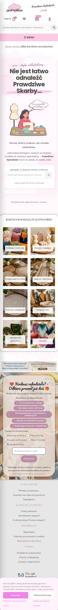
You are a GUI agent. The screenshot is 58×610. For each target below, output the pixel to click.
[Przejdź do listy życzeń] (24, 19)
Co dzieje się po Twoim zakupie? (29, 520)
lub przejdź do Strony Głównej (29, 183)
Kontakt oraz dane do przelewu (29, 495)
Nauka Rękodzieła (15, 444)
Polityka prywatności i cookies (29, 536)
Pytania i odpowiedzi (29, 562)
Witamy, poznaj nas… (29, 490)
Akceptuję (15, 595)
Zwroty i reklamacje (29, 557)
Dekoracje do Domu (16, 435)
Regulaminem (19, 474)
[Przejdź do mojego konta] (49, 19)
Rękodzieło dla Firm (29, 541)
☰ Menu (29, 37)
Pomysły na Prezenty (17, 440)
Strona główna (12, 46)
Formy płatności (29, 511)
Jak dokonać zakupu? (29, 515)
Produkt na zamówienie (29, 553)
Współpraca (29, 499)
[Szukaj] (48, 175)
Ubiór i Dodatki (38, 440)
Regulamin (29, 532)
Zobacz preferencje (42, 595)
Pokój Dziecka (36, 435)
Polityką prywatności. (36, 474)
